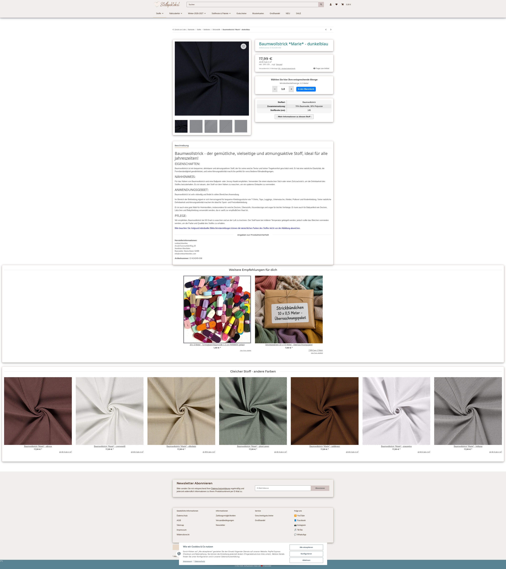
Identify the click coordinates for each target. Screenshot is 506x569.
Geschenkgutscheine (264, 515)
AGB (179, 520)
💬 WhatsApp (300, 534)
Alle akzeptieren (306, 547)
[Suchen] (321, 4)
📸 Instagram (300, 525)
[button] (331, 4)
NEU (288, 13)
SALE (298, 13)
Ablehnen (306, 560)
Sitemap (180, 525)
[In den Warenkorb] (175, 38)
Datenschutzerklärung (220, 488)
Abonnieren (320, 488)
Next (498, 417)
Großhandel (260, 520)
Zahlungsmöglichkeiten (226, 515)
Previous (8, 417)
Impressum (187, 561)
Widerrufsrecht (183, 534)
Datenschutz (199, 561)
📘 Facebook (300, 520)
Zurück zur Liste (180, 30)
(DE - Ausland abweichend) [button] (286, 68)
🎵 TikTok (298, 530)
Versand (279, 64)
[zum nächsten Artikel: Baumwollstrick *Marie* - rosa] (330, 29)
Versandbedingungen (225, 520)
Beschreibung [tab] (182, 145)
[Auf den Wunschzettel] (243, 46)
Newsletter (220, 525)
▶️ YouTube (299, 515)
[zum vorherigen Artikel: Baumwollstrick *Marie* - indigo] (325, 29)
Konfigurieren (306, 554)
